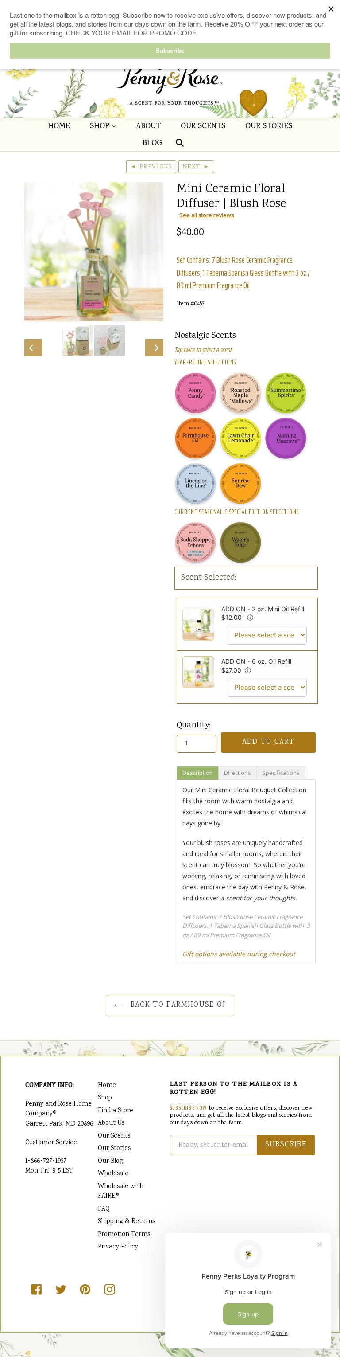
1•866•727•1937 (45, 1161)
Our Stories (268, 127)
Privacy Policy (118, 1247)
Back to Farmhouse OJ (177, 1005)
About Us (111, 1123)
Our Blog (110, 1161)
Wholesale (113, 1174)
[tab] (198, 773)
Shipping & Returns (126, 1222)
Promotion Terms (124, 1235)
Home (59, 127)
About (148, 127)
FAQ (104, 1209)
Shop (105, 126)
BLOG (152, 143)
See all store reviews (206, 215)
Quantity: (194, 726)
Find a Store (115, 1111)
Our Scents (203, 127)
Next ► (196, 167)
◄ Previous (151, 167)
